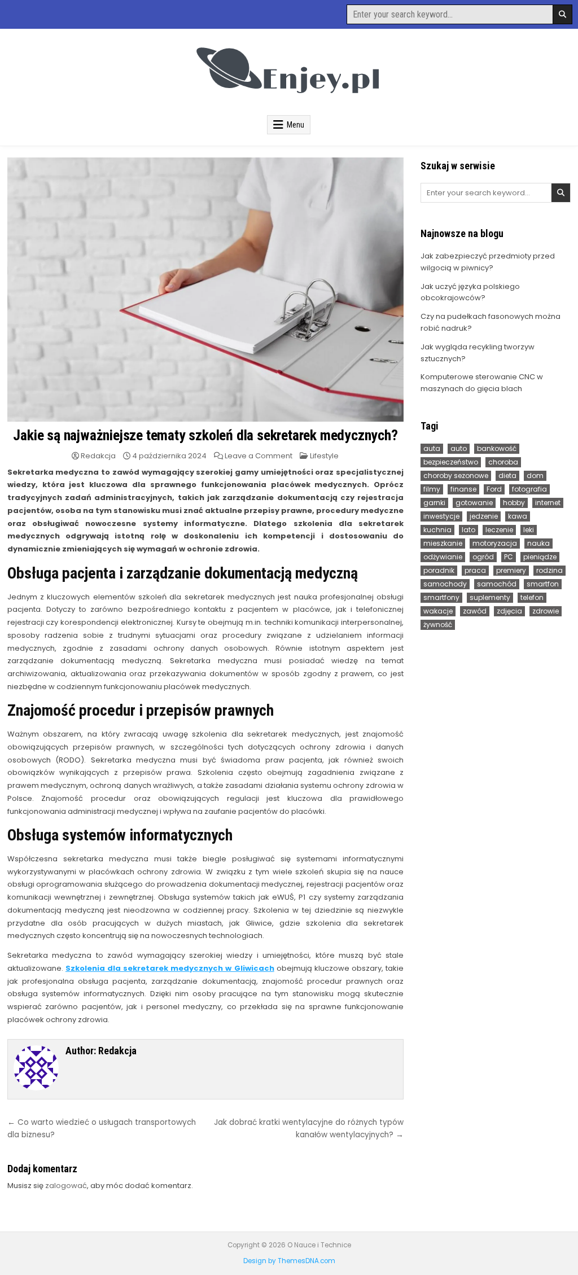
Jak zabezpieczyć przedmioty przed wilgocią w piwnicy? (488, 262)
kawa (517, 516)
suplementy (490, 597)
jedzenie (484, 516)
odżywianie (442, 557)
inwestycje (441, 516)
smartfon (543, 584)
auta (431, 448)
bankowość (496, 448)
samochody (445, 584)
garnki (434, 502)
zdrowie (545, 611)
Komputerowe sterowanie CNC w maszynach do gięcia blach (482, 382)
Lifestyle (324, 455)
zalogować (66, 1185)
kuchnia (437, 529)
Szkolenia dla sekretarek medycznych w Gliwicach (169, 968)
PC (508, 557)
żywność (437, 624)
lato (468, 529)
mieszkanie (442, 543)
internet (548, 502)
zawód (475, 611)
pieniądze (540, 557)
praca (475, 570)
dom (535, 475)
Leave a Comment (258, 455)
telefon (532, 597)
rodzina (549, 570)
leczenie (499, 529)
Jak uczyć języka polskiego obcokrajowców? (470, 292)
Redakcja (98, 455)
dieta (507, 475)
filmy (431, 489)
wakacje (438, 611)
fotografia (529, 489)
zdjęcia (509, 611)
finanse (463, 489)
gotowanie (474, 502)
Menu (295, 124)
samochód (496, 584)
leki (528, 529)
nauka (538, 543)
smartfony (441, 597)
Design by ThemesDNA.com (289, 1260)
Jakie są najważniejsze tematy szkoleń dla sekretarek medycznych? (205, 435)
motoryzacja (494, 543)
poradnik (438, 570)
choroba (503, 462)
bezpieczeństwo (450, 462)
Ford (494, 489)
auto (458, 448)
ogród (483, 557)
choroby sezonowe (455, 475)
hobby (514, 502)
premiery (511, 570)
